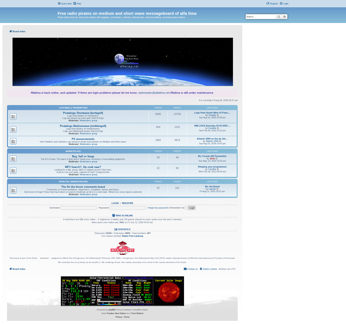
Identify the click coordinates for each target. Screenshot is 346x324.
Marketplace (73, 151)
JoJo (212, 158)
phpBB (112, 310)
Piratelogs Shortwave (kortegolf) (83, 112)
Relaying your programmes (212, 167)
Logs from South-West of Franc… (212, 112)
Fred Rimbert (137, 313)
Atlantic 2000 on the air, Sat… (212, 138)
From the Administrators (73, 182)
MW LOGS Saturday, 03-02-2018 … (212, 125)
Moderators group (88, 120)
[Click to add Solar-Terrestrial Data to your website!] (122, 291)
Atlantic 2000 (212, 141)
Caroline (212, 128)
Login (115, 203)
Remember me (177, 208)
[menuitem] (77, 3)
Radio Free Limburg (132, 236)
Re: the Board (212, 186)
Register (127, 203)
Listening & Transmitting (73, 108)
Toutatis (212, 115)
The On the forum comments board (83, 186)
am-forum (44, 258)
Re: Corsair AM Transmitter (212, 156)
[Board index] (60, 9)
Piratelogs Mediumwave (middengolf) (83, 125)
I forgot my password (157, 208)
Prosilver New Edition (116, 313)
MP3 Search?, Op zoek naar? (83, 167)
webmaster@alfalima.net (154, 92)
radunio (212, 189)
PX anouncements (83, 138)
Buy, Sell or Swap (83, 156)
